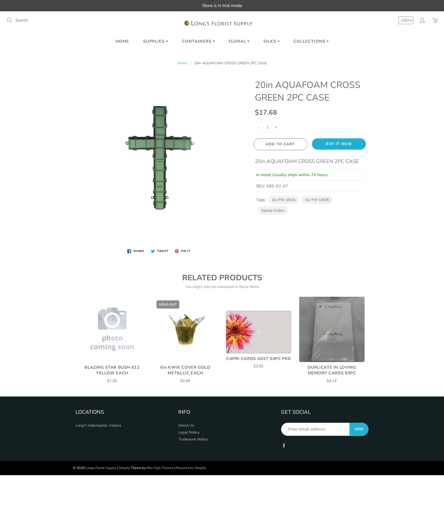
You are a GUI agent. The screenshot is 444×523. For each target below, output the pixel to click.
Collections (310, 41)
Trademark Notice (193, 439)
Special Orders (273, 210)
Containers (197, 41)
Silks (270, 41)
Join (359, 429)
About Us (186, 425)
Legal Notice (189, 432)
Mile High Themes (159, 468)
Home (122, 41)
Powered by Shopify (191, 468)
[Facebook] (283, 445)
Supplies (154, 41)
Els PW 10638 (317, 199)
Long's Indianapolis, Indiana (98, 425)
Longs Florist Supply (101, 468)
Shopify (124, 468)
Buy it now (339, 143)
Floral (238, 41)
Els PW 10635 (283, 199)
